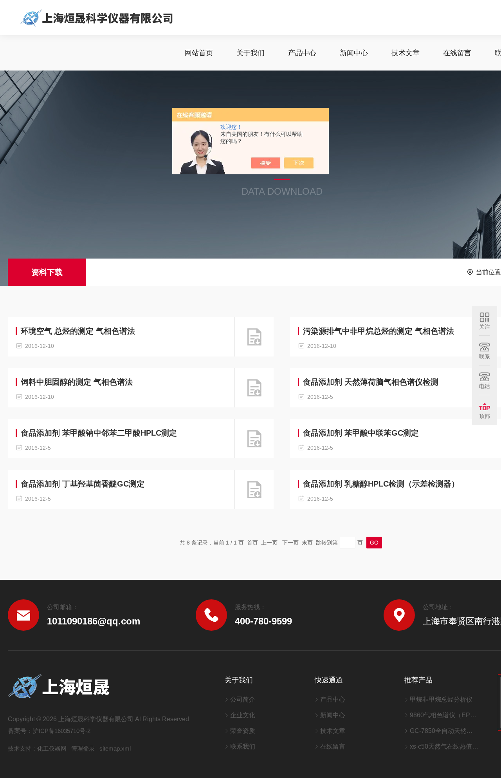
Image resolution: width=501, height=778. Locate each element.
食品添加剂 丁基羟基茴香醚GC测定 (82, 483)
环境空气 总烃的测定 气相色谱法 (78, 331)
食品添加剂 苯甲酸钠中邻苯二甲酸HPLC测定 (99, 433)
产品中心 (302, 53)
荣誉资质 (242, 730)
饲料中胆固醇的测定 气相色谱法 (77, 382)
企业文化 (242, 715)
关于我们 (250, 53)
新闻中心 (354, 53)
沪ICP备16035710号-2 (61, 730)
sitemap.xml (115, 748)
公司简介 (242, 699)
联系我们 (242, 746)
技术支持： (22, 748)
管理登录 (83, 748)
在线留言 (457, 53)
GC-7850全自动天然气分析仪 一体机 (444, 730)
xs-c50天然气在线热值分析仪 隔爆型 (444, 746)
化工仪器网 (52, 748)
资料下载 (47, 272)
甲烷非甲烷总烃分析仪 (441, 699)
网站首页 (199, 53)
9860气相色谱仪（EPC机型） (444, 715)
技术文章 (405, 53)
